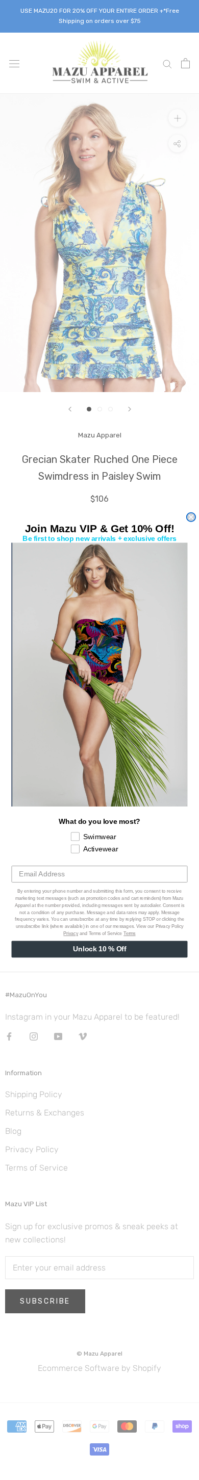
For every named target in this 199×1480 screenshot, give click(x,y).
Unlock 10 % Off (99, 949)
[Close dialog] (191, 517)
